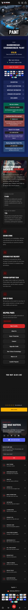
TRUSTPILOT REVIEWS (15, 107)
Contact (14, 341)
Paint (14, 42)
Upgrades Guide (14, 346)
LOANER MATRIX (14, 132)
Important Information (14, 90)
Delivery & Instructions (14, 86)
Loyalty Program (14, 362)
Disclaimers (14, 98)
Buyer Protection (14, 336)
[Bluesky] (11, 435)
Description (14, 82)
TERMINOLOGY (15, 119)
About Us (14, 331)
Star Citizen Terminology (14, 351)
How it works (14, 326)
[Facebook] (7, 435)
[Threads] (15, 435)
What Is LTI (14, 356)
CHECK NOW (14, 145)
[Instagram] (4, 435)
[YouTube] (18, 435)
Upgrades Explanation (14, 94)
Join (14, 457)
